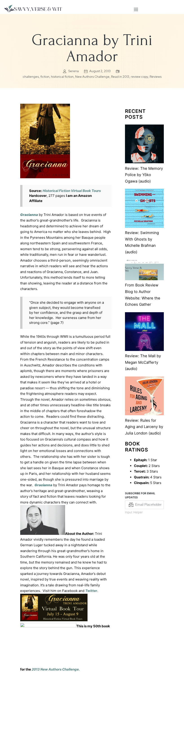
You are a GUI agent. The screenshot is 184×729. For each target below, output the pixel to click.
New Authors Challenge (92, 77)
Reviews (156, 77)
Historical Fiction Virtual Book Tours (72, 191)
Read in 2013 (120, 77)
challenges (31, 77)
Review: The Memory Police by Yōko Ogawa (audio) (144, 174)
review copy (139, 77)
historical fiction (62, 77)
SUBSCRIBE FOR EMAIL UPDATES (140, 495)
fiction (44, 77)
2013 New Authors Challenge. (56, 669)
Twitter (91, 591)
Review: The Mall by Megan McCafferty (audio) (143, 362)
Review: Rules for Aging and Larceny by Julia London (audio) (144, 426)
